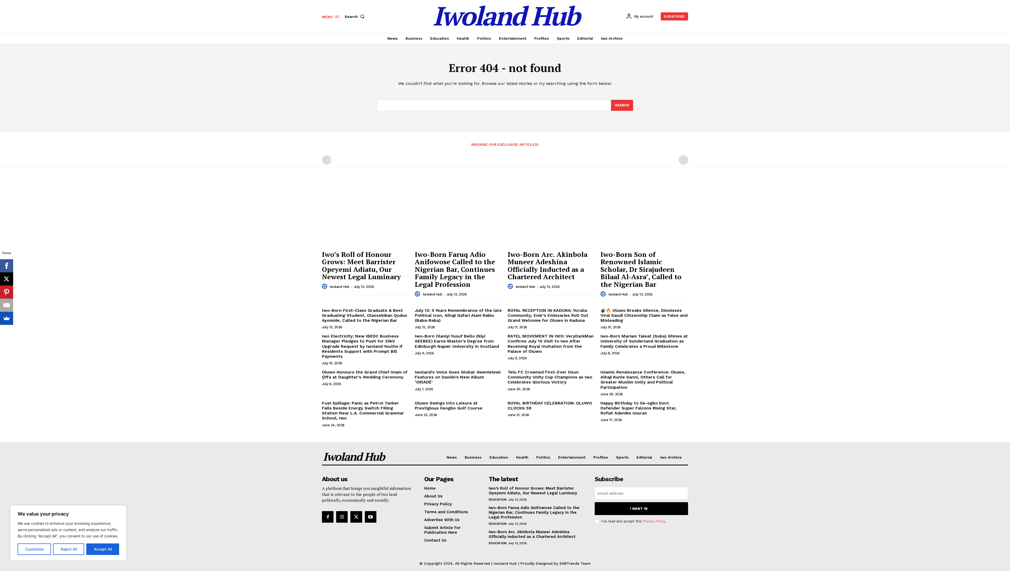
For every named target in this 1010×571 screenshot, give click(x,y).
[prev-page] (326, 160)
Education (498, 499)
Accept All (103, 549)
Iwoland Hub (340, 287)
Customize (34, 549)
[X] (6, 279)
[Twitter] (356, 517)
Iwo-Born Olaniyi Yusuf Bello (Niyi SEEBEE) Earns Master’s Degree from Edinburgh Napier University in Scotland (457, 341)
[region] (68, 532)
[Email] (6, 305)
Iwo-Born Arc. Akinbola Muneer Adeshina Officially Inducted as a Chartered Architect (532, 534)
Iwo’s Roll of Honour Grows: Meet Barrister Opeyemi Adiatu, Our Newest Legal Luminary (361, 265)
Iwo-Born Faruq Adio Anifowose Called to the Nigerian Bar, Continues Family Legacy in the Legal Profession (455, 269)
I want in (639, 509)
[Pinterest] (6, 292)
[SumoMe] (6, 318)
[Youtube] (370, 517)
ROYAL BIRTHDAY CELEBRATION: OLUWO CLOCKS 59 (550, 406)
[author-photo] (325, 286)
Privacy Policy (654, 521)
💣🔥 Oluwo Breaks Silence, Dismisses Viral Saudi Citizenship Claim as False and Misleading (644, 315)
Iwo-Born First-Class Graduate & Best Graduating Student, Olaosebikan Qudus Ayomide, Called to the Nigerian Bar (364, 315)
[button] (356, 16)
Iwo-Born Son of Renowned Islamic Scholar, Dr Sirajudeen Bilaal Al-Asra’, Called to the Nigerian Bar (640, 269)
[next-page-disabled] (683, 160)
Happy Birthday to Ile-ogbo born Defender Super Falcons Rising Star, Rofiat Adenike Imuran (638, 408)
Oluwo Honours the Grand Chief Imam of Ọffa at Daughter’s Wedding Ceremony (364, 375)
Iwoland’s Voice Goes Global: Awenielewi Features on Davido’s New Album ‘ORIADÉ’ (458, 377)
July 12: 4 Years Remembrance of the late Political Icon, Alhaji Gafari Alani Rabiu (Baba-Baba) (458, 315)
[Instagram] (342, 517)
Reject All (69, 549)
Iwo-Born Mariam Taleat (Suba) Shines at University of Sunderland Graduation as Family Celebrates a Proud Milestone (644, 341)
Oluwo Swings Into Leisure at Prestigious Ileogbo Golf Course (448, 406)
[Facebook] (328, 517)
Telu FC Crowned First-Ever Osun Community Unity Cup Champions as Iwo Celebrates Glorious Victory (550, 377)
